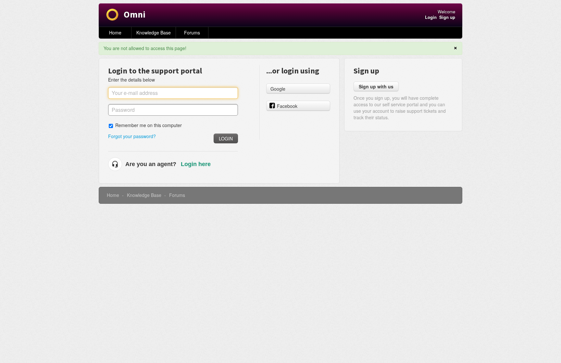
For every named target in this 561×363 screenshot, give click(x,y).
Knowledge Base (153, 32)
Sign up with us (376, 86)
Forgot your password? (132, 136)
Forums (192, 32)
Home (115, 32)
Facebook (287, 106)
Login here (196, 164)
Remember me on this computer (148, 125)
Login (226, 138)
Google (277, 88)
